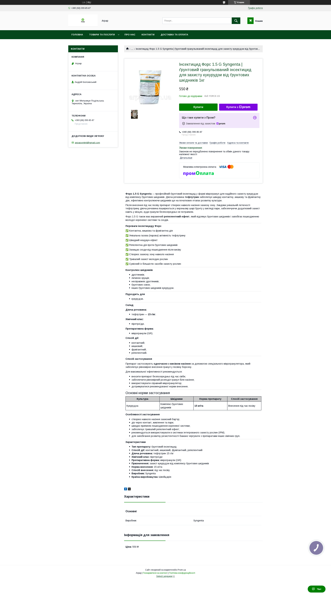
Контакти (148, 34)
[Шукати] (236, 20)
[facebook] (125, 489)
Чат (319, 589)
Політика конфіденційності (182, 573)
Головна (77, 34)
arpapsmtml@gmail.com (87, 142)
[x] (129, 489)
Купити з (232, 107)
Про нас (129, 34)
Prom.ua (182, 570)
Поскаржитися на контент (155, 573)
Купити (198, 107)
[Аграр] (83, 25)
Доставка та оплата (174, 34)
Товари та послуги (102, 34)
